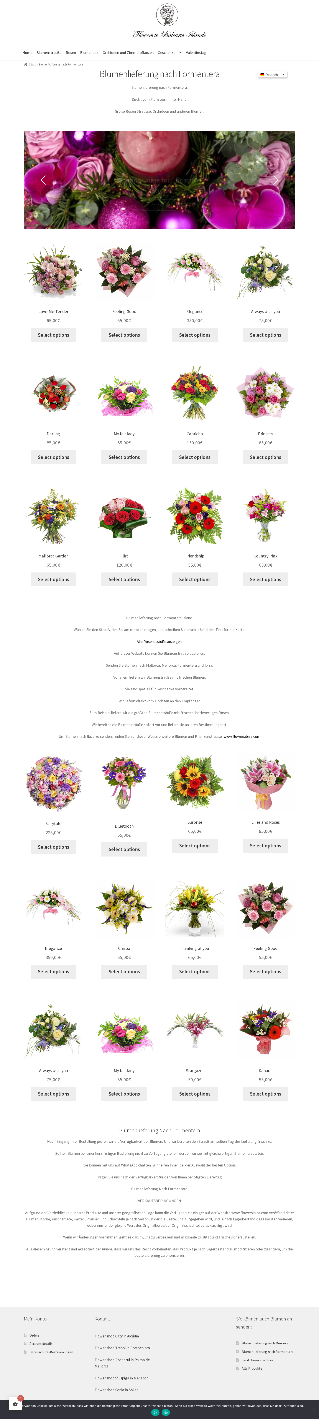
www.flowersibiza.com (242, 736)
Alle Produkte (252, 1368)
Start (32, 64)
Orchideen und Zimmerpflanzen (128, 52)
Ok (155, 1412)
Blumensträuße (48, 52)
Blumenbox (89, 52)
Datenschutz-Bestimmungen (51, 1352)
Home (27, 52)
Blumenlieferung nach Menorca (265, 1343)
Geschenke (166, 52)
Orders (34, 1335)
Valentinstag (196, 52)
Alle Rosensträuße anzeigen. (160, 641)
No (166, 1412)
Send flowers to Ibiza (257, 1360)
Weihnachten (159, 170)
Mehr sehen (159, 205)
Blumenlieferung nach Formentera (268, 1351)
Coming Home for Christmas (159, 180)
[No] (313, 1409)
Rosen (71, 52)
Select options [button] (53, 335)
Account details (41, 1343)
